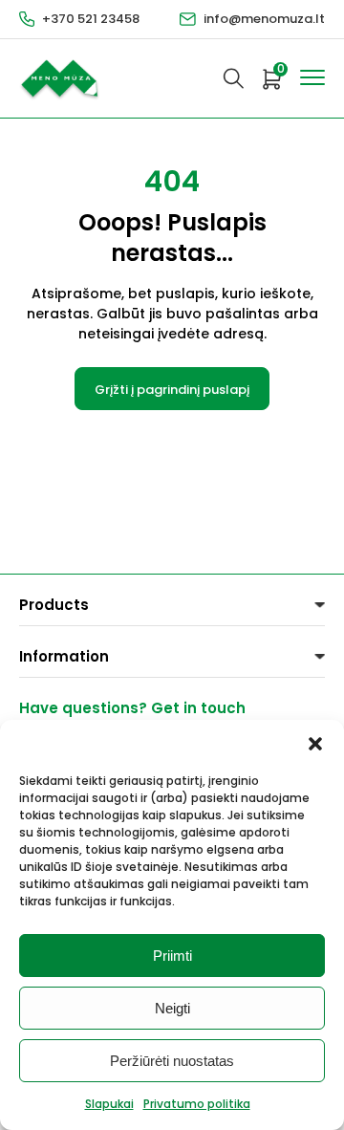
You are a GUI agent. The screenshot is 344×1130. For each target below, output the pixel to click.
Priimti (172, 955)
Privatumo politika (196, 1104)
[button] (315, 743)
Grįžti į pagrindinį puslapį (172, 389)
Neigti (172, 1008)
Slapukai (109, 1104)
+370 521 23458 (91, 19)
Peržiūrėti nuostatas (172, 1061)
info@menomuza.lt (264, 19)
